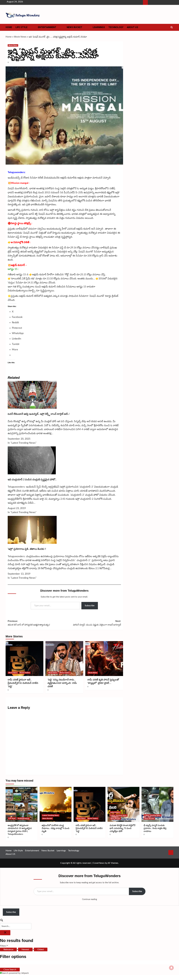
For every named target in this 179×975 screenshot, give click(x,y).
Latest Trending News (51, 815)
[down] (30, 28)
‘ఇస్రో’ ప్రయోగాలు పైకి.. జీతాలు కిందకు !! (27, 549)
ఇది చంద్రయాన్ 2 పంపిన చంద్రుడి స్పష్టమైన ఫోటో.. (32, 479)
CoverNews (98, 863)
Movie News (20, 37)
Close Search (9, 969)
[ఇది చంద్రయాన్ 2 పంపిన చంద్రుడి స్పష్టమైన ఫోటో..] (32, 460)
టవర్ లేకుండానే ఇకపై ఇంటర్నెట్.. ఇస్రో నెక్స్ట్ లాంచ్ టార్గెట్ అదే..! (39, 414)
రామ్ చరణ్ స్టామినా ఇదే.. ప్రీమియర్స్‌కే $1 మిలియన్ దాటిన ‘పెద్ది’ (23, 683)
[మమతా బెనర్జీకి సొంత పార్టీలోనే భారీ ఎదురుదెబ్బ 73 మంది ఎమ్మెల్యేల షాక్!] (123, 804)
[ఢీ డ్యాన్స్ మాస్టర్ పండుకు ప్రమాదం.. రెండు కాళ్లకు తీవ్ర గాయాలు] (157, 804)
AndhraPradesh (23, 818)
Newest (25, 949)
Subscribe (90, 605)
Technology (115, 27)
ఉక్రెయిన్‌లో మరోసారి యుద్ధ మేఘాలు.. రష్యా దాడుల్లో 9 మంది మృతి (55, 828)
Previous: (29, 623)
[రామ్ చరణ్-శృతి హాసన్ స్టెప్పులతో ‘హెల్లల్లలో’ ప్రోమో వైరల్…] (104, 658)
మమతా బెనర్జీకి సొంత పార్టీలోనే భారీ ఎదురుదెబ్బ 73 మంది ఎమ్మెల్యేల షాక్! (122, 828)
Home (9, 27)
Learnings (99, 27)
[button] (171, 27)
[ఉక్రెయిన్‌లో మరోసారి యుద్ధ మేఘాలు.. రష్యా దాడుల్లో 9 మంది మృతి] (55, 804)
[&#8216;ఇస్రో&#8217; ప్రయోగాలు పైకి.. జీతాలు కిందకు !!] (32, 529)
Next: (97, 623)
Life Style (21, 27)
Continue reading (89, 899)
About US (132, 27)
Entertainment (47, 27)
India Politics (115, 812)
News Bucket (74, 27)
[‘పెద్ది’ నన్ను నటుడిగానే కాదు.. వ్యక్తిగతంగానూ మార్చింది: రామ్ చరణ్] (64, 658)
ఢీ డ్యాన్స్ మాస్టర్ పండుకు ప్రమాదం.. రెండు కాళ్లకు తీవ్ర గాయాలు (155, 828)
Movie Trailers (25, 672)
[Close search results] (5, 932)
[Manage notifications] (171, 968)
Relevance (8, 949)
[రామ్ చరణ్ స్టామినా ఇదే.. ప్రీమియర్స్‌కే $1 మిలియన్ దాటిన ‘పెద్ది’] (24, 658)
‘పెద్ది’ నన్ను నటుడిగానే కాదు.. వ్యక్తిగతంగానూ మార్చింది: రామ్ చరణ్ (62, 683)
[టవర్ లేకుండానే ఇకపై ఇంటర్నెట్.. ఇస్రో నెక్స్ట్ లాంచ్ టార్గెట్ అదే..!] (32, 395)
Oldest (40, 949)
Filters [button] (7, 946)
